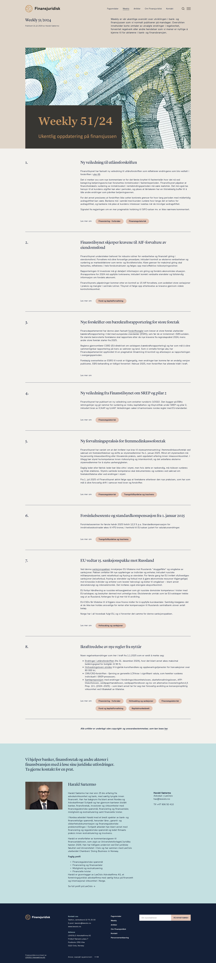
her (165, 728)
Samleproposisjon (94, 679)
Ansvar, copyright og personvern (80, 957)
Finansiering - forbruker (109, 221)
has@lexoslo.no (162, 798)
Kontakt (169, 8)
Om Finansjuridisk (153, 8)
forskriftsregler (136, 330)
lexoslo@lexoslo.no (83, 923)
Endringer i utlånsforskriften (99, 660)
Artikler (137, 8)
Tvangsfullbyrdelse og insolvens (139, 494)
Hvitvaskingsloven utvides (98, 667)
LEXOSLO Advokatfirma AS (35, 957)
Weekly (126, 8)
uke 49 (96, 174)
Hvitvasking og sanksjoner (111, 625)
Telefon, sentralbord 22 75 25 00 (82, 920)
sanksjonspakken (101, 569)
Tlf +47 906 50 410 (164, 804)
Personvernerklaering (120, 937)
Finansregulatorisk (137, 221)
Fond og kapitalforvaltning (111, 301)
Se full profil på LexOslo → (81, 886)
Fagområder (112, 8)
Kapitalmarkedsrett (141, 708)
